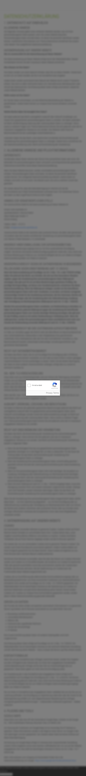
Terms (56, 393)
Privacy (49, 393)
